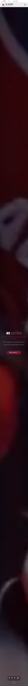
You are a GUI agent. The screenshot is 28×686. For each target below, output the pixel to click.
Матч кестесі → (14, 352)
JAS (9, 1)
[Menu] (25, 5)
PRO (4, 1)
